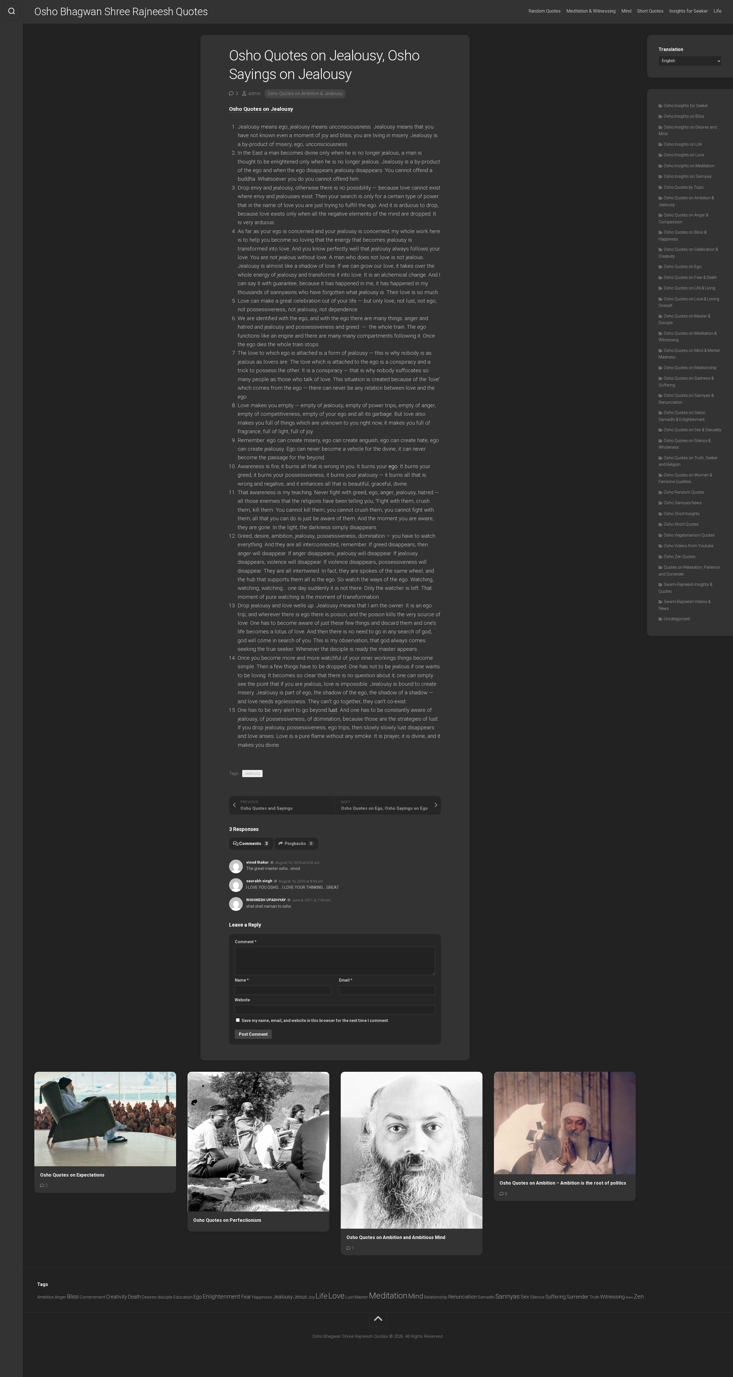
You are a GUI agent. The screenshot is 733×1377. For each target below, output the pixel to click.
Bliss (73, 1296)
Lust (349, 1297)
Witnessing (612, 1297)
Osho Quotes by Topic (684, 187)
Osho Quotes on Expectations (72, 1175)
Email (345, 980)
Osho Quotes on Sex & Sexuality (692, 430)
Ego (197, 1297)
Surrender (578, 1297)
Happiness (262, 1297)
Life (718, 11)
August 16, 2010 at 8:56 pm (301, 881)
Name (242, 980)
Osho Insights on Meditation (689, 165)
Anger (60, 1297)
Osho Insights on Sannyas (688, 176)
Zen (639, 1296)
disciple (164, 1297)
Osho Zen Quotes (679, 556)
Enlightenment (221, 1296)
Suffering (555, 1297)
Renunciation (462, 1297)
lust (332, 710)
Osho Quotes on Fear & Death (690, 277)
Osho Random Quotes (684, 492)
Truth (594, 1297)
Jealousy (252, 773)
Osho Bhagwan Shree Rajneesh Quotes (121, 12)
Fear (246, 1297)
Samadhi (486, 1297)
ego (393, 466)
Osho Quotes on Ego (683, 266)
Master (361, 1297)
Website (242, 1000)
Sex (525, 1297)
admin (254, 93)
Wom (629, 1297)
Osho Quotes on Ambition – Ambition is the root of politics (563, 1183)
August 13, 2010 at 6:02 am (297, 862)
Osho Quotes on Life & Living (689, 288)
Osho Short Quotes (681, 524)
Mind (626, 11)
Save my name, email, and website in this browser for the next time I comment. (315, 1020)
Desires (149, 1297)
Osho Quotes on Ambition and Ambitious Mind (395, 1237)
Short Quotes (650, 11)
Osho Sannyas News (683, 503)
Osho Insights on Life (683, 144)
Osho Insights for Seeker (686, 105)
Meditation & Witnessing (591, 11)
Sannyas (507, 1296)
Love (336, 1296)
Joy (311, 1297)
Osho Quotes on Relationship (690, 367)
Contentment (92, 1297)
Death (134, 1297)
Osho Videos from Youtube (688, 545)
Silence (537, 1297)
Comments (253, 843)
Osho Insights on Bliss (684, 116)
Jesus (300, 1297)
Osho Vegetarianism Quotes (689, 535)
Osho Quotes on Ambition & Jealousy (304, 93)
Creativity (116, 1297)
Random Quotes (545, 11)
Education (182, 1297)
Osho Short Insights (682, 513)
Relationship (435, 1297)
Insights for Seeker (688, 11)
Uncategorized (677, 618)
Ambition (45, 1297)
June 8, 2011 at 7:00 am (311, 900)
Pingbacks (298, 843)
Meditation (388, 1296)
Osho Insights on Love (684, 155)
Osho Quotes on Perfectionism (227, 1220)
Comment (246, 941)
